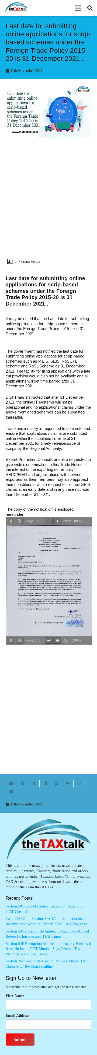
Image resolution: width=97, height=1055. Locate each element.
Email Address (17, 1016)
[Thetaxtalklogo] (16, 8)
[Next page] (20, 521)
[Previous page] (11, 521)
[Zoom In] (57, 521)
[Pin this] (56, 783)
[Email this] (11, 783)
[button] (78, 8)
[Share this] (22, 783)
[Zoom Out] (49, 521)
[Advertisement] (48, 203)
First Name (15, 996)
